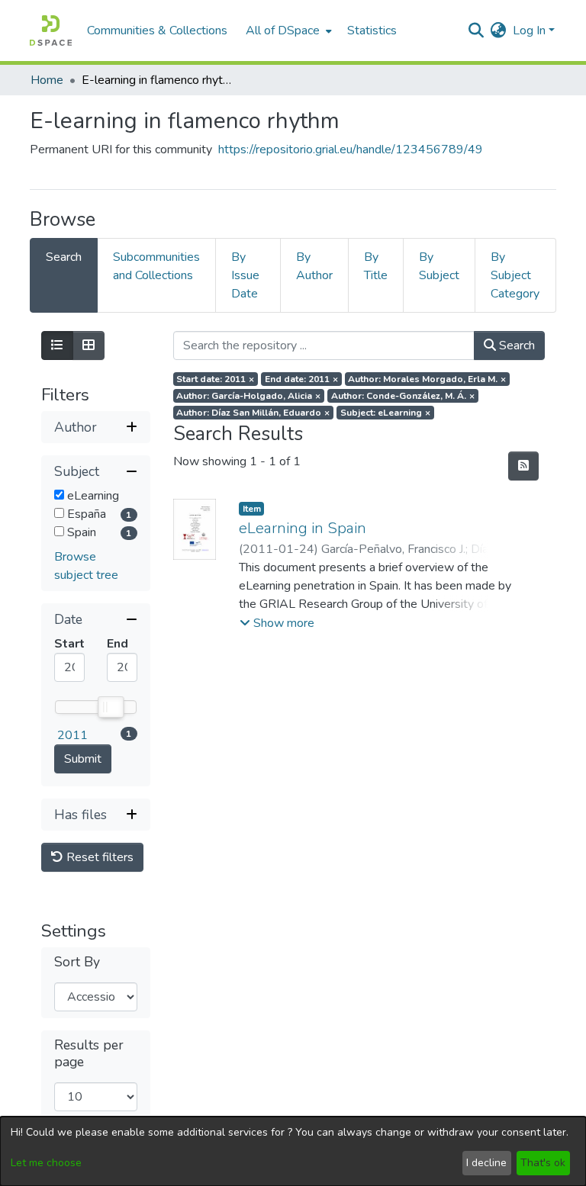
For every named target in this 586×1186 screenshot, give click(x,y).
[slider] (110, 707)
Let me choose (46, 1162)
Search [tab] (64, 257)
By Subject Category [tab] (515, 275)
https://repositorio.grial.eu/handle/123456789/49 (350, 149)
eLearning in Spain (302, 528)
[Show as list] (57, 345)
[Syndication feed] (523, 466)
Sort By (77, 962)
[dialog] (293, 1151)
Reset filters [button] (98, 857)
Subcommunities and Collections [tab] (156, 266)
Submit (82, 758)
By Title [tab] (376, 266)
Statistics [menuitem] (372, 30)
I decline (486, 1162)
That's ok (542, 1162)
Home (47, 80)
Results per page (89, 1053)
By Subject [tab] (439, 266)
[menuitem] (287, 30)
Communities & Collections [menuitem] (157, 30)
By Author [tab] (314, 266)
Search (515, 345)
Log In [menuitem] (529, 30)
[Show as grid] (88, 345)
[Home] (51, 30)
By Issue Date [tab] (245, 275)
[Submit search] (476, 30)
